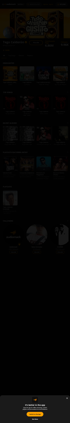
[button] (35, 211)
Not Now (35, 419)
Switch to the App (35, 414)
